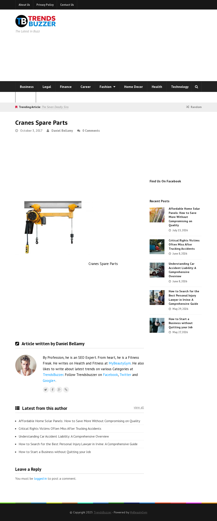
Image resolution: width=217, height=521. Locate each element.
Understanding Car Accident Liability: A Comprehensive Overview (64, 436)
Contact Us (67, 4)
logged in (40, 478)
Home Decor (133, 87)
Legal (47, 87)
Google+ (49, 380)
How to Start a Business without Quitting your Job (55, 452)
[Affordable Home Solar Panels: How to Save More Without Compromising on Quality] (157, 215)
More (24, 97)
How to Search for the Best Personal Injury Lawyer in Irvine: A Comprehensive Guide (78, 444)
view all (139, 407)
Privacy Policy (45, 4)
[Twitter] (46, 390)
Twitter (125, 374)
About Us (24, 4)
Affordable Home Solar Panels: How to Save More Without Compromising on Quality (79, 421)
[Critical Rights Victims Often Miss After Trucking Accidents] (157, 246)
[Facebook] (53, 390)
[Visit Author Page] (25, 365)
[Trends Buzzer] (35, 24)
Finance (66, 87)
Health (157, 87)
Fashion (106, 87)
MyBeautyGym (120, 363)
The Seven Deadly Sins (55, 107)
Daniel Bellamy (62, 131)
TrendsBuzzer (53, 374)
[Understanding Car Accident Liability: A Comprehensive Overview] (157, 270)
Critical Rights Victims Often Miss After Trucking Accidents (60, 428)
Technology (180, 87)
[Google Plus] (59, 390)
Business (27, 87)
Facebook (110, 374)
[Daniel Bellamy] (66, 390)
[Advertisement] (153, 44)
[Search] (196, 86)
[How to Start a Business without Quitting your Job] (157, 325)
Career (86, 87)
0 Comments (91, 131)
